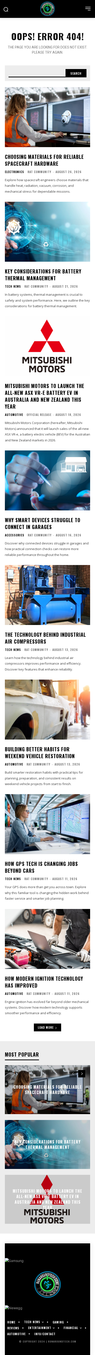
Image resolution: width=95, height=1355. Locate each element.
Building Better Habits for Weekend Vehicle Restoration (40, 752)
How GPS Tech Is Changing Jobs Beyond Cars (41, 867)
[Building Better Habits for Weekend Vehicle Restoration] (47, 710)
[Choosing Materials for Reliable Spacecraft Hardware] (47, 117)
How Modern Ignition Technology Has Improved (44, 982)
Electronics (14, 171)
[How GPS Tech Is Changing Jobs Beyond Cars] (47, 824)
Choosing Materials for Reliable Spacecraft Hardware (44, 160)
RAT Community (39, 172)
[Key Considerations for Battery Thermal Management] (47, 232)
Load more (46, 1027)
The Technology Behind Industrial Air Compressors (45, 638)
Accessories (14, 535)
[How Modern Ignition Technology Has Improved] (47, 939)
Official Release (39, 414)
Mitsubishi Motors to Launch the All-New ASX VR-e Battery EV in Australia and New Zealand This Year (44, 396)
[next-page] (81, 1073)
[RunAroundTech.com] (47, 8)
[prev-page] (72, 1073)
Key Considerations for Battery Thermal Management (43, 275)
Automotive (14, 414)
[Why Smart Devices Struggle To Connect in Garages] (47, 480)
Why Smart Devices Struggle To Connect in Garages (42, 523)
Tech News (13, 286)
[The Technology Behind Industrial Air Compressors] (47, 595)
